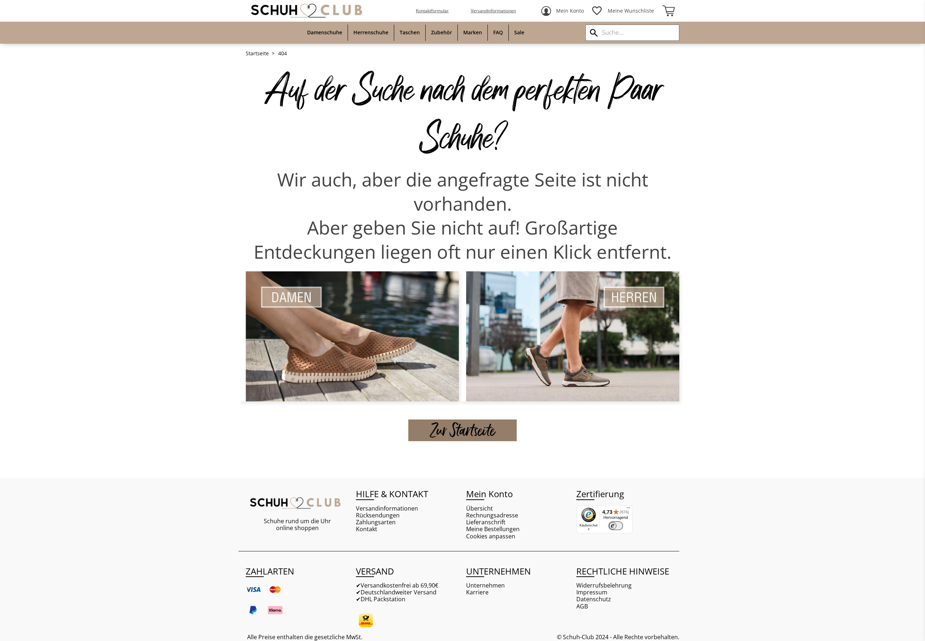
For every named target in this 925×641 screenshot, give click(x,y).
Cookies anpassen (490, 536)
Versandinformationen (493, 11)
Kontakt (366, 529)
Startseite (257, 53)
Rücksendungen (378, 515)
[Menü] (628, 509)
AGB (582, 606)
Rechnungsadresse (492, 515)
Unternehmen (485, 585)
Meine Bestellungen (493, 529)
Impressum (591, 592)
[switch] (615, 525)
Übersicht (479, 508)
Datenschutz (593, 599)
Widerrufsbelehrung (604, 585)
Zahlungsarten (376, 522)
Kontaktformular (432, 11)
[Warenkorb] (668, 11)
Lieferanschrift (485, 522)
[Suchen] (594, 32)
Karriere (477, 592)
